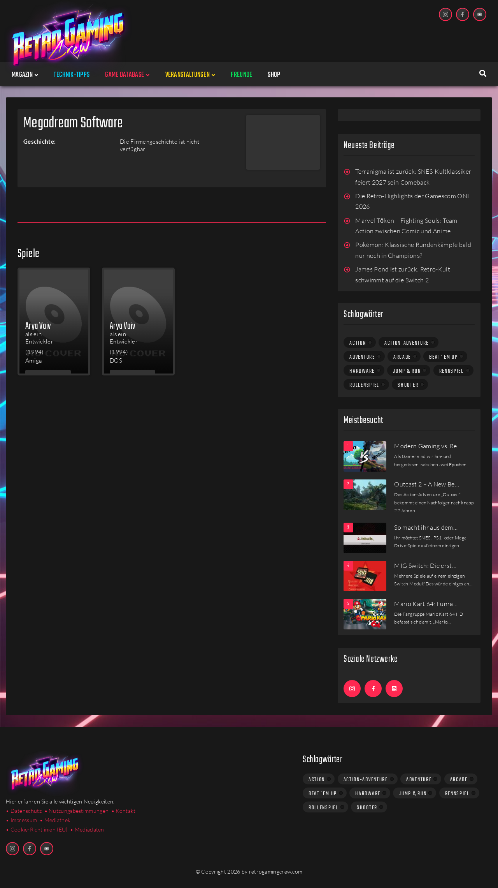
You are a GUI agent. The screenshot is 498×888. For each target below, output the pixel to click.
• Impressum (21, 820)
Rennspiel (451, 371)
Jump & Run (407, 371)
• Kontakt (123, 810)
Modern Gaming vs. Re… (427, 446)
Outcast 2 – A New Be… (426, 484)
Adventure (362, 357)
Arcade (402, 357)
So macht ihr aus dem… (426, 527)
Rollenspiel (364, 385)
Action (357, 343)
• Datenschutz (24, 810)
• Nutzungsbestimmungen (76, 810)
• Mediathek (55, 820)
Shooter (408, 385)
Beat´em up (443, 357)
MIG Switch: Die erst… (425, 565)
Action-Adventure (406, 343)
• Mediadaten (87, 829)
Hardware (362, 371)
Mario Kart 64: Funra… (426, 604)
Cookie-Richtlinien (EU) (39, 829)
